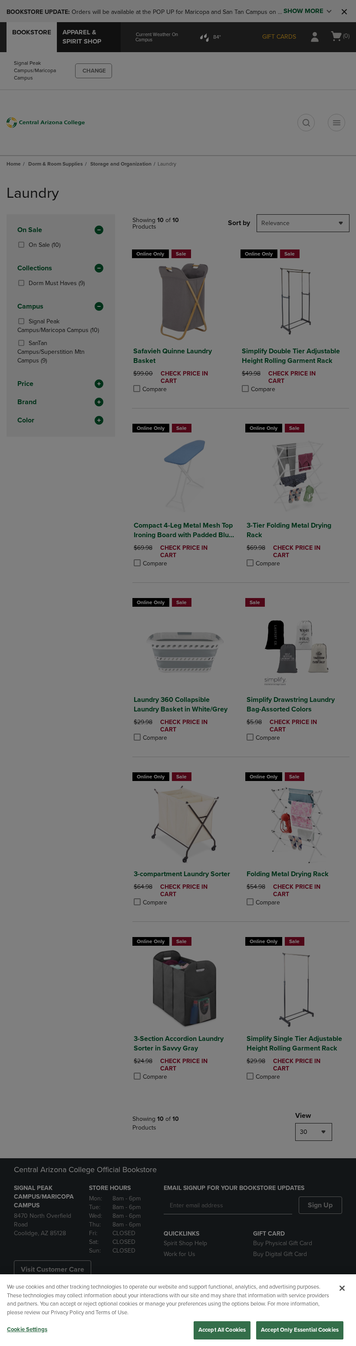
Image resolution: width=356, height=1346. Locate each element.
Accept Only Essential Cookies (300, 1329)
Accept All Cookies (222, 1329)
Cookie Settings (27, 1329)
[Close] (342, 1288)
